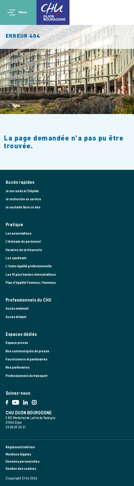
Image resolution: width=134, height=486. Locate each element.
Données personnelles (23, 461)
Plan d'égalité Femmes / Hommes (31, 282)
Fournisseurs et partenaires (26, 359)
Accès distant (16, 317)
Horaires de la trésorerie (24, 250)
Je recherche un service (23, 199)
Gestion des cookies (21, 468)
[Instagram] (35, 401)
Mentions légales (18, 454)
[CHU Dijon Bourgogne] (52, 12)
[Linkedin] (27, 401)
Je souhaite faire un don (23, 207)
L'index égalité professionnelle (29, 266)
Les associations (18, 233)
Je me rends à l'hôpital (22, 191)
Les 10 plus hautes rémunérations (31, 274)
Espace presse (17, 343)
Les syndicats (16, 258)
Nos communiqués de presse (27, 351)
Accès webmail (17, 308)
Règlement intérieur (20, 447)
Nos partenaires (18, 367)
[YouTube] (17, 401)
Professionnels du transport (26, 376)
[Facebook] (9, 401)
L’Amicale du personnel (23, 241)
